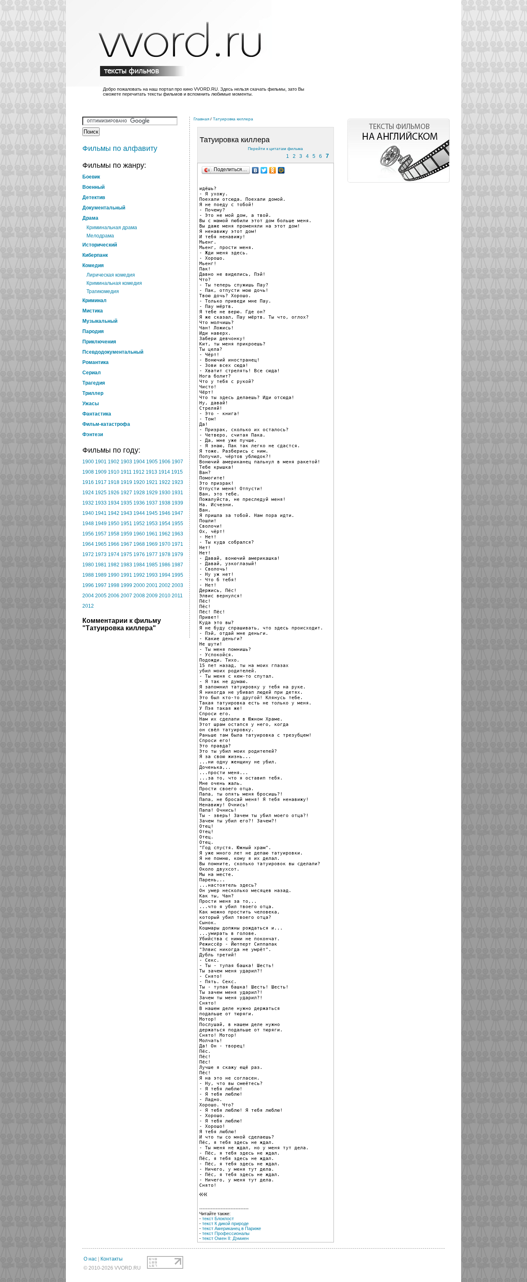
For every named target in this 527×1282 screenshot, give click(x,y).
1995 (177, 575)
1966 (113, 544)
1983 (126, 565)
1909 (101, 472)
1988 (88, 575)
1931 (177, 492)
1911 (126, 472)
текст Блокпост (218, 1218)
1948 (88, 523)
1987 (177, 565)
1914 (164, 472)
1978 (164, 554)
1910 (113, 472)
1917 (101, 482)
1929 (152, 492)
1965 (101, 544)
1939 (177, 503)
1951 (126, 523)
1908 (88, 472)
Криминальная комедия (114, 283)
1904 (139, 462)
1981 (101, 565)
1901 (101, 462)
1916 (88, 482)
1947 (177, 513)
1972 (88, 554)
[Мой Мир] (281, 170)
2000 (139, 585)
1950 (113, 523)
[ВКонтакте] (255, 170)
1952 (139, 523)
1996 (88, 585)
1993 (152, 575)
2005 (101, 596)
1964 (88, 544)
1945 (152, 513)
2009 (152, 596)
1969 (152, 544)
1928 (139, 492)
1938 (164, 503)
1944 (139, 513)
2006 (113, 596)
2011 (177, 596)
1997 (101, 585)
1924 (88, 492)
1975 (126, 554)
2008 (139, 596)
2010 (164, 596)
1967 (126, 544)
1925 (101, 492)
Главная (201, 119)
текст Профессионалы (226, 1233)
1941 (101, 513)
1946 (164, 513)
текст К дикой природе (225, 1223)
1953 (152, 523)
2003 (177, 585)
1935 (126, 503)
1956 (88, 534)
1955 (177, 523)
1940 (88, 513)
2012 (88, 606)
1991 (126, 575)
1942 (113, 513)
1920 (139, 482)
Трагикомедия (102, 291)
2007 (126, 596)
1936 (139, 503)
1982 (113, 565)
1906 (164, 462)
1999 (126, 585)
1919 (126, 482)
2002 (164, 585)
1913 (151, 472)
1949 (101, 523)
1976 (139, 554)
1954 (164, 523)
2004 (88, 596)
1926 (113, 492)
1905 (152, 462)
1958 (113, 534)
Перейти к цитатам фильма (275, 148)
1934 (113, 503)
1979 (177, 554)
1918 (113, 482)
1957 (101, 534)
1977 (152, 554)
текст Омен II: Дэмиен (225, 1238)
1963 (177, 534)
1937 (152, 503)
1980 (88, 565)
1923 (177, 482)
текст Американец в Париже (231, 1228)
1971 (177, 544)
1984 (139, 565)
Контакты (111, 1259)
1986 (164, 565)
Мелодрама (100, 236)
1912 (139, 472)
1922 (164, 482)
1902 (113, 462)
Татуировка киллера (233, 119)
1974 (113, 554)
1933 (101, 503)
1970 (164, 544)
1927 (126, 492)
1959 (126, 534)
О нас (90, 1259)
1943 (126, 513)
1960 (139, 534)
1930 (164, 492)
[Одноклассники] (272, 170)
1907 (177, 462)
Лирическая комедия (110, 275)
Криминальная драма (111, 227)
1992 (139, 575)
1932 (88, 503)
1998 (113, 585)
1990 (113, 575)
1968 (139, 544)
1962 (164, 534)
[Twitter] (264, 170)
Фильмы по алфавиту (119, 148)
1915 (177, 472)
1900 (88, 462)
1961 (152, 534)
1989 (101, 575)
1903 (126, 462)
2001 (152, 585)
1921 (152, 482)
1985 (152, 565)
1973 (101, 554)
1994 (164, 575)
